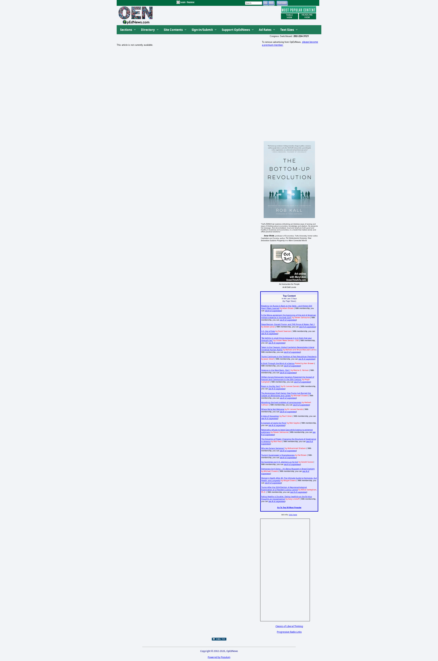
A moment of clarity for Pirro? (273, 423)
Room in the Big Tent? (270, 386)
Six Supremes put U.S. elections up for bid (279, 462)
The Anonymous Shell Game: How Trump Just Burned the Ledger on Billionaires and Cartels (286, 394)
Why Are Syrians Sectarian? (273, 448)
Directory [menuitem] (148, 30)
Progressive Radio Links (289, 631)
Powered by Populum (219, 657)
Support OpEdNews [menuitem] (236, 30)
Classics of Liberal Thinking (289, 626)
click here (293, 514)
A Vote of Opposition (270, 416)
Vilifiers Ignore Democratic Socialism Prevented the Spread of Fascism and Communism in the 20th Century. (287, 378)
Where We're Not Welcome (272, 409)
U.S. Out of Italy (268, 331)
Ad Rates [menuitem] (265, 30)
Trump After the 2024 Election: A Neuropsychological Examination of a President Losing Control (284, 488)
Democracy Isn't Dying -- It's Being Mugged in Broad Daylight (288, 469)
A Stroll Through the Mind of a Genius (277, 363)
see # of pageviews (273, 310)
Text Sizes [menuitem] (287, 30)
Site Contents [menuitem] (173, 30)
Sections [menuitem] (126, 30)
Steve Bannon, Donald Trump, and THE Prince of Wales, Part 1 (288, 324)
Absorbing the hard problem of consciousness (281, 402)
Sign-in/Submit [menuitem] (202, 30)
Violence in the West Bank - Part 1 (275, 370)
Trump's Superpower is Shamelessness (278, 455)
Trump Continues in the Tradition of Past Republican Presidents (289, 356)
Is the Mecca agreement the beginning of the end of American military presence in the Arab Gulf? (288, 316)
